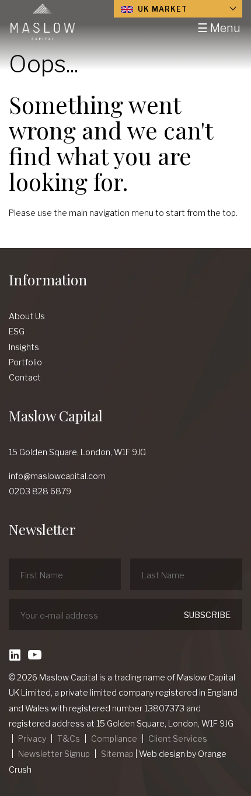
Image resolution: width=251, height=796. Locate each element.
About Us (27, 316)
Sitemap (117, 754)
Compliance (114, 738)
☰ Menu (218, 28)
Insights (24, 347)
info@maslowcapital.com (57, 476)
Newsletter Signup (54, 754)
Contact (25, 377)
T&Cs (68, 738)
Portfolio (25, 362)
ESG (17, 331)
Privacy (32, 738)
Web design (162, 754)
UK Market (161, 9)
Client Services (177, 738)
